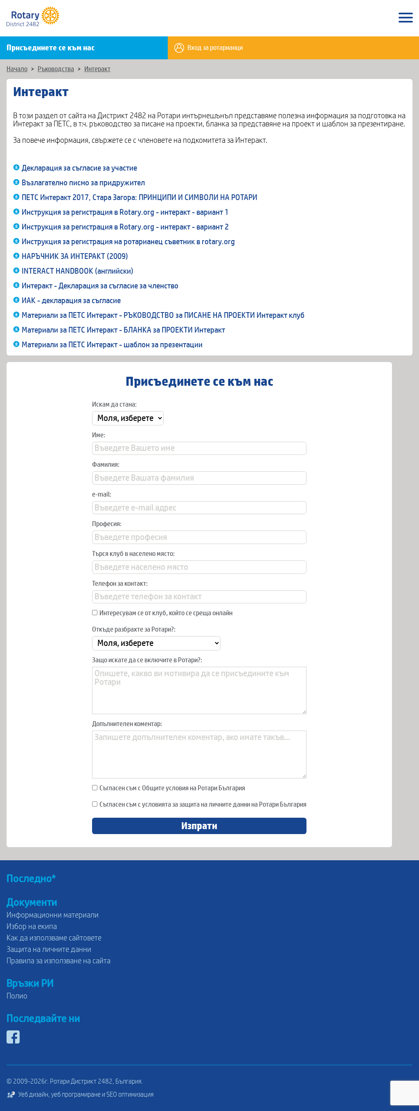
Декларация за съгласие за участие (79, 168)
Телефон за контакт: (120, 583)
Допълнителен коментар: (127, 724)
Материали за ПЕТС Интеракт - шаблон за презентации (112, 345)
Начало (17, 69)
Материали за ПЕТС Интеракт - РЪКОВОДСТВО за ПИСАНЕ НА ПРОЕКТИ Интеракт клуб (163, 315)
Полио (17, 996)
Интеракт (97, 69)
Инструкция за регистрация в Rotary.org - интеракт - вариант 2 (125, 227)
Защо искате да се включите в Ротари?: (147, 660)
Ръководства (56, 69)
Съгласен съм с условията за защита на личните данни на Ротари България (202, 804)
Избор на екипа (32, 926)
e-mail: (101, 494)
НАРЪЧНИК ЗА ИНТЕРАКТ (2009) (75, 256)
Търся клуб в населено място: (133, 554)
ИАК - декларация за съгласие (71, 301)
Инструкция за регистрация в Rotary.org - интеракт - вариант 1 (125, 212)
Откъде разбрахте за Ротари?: (134, 629)
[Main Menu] (405, 18)
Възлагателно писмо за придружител (83, 183)
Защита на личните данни (49, 949)
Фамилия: (105, 464)
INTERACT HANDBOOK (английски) (77, 271)
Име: (98, 435)
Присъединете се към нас (51, 48)
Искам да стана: (114, 404)
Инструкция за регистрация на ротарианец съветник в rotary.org (128, 242)
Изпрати (199, 826)
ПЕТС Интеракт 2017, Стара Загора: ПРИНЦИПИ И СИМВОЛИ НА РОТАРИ (139, 197)
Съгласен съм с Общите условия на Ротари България (172, 788)
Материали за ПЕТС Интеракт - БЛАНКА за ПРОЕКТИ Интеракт (123, 330)
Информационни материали (53, 915)
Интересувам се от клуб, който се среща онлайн (165, 613)
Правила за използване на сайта (58, 961)
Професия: (107, 524)
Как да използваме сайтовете (54, 938)
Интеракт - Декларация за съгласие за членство (100, 286)
